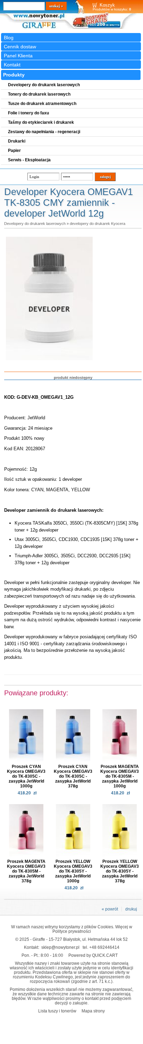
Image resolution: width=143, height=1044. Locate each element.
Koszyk (107, 5)
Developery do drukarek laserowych (35, 223)
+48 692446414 (104, 947)
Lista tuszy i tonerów (57, 1011)
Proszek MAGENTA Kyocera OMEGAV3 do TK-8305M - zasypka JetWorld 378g (26, 871)
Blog (9, 37)
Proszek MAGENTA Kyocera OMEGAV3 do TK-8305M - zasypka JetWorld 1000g (119, 776)
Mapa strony (93, 1011)
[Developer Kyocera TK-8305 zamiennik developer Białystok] (49, 360)
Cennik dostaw (20, 46)
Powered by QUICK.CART (93, 955)
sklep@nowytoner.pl (60, 947)
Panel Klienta (18, 55)
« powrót (110, 909)
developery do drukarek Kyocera (97, 223)
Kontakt (12, 64)
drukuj (131, 909)
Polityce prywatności (71, 931)
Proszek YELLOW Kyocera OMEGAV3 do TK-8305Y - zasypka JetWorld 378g (119, 871)
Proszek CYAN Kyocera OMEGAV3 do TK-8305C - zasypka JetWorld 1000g (26, 776)
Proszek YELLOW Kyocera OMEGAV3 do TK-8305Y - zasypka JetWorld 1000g (73, 871)
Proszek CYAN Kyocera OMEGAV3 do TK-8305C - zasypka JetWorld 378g (73, 776)
